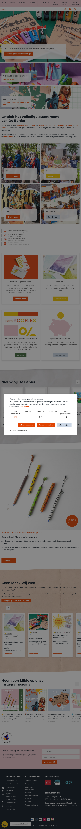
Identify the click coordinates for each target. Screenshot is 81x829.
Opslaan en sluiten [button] (46, 425)
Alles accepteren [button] (26, 425)
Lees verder (24, 406)
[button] (18, 430)
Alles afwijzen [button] (64, 425)
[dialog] (40, 414)
